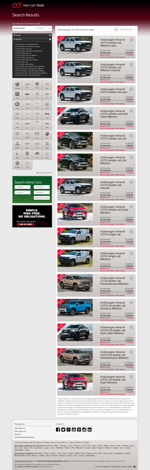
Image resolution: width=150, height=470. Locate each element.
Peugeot (100, 448)
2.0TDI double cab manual (24, 57)
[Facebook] (58, 431)
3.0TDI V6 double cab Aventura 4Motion (29, 69)
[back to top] (134, 466)
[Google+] (68, 431)
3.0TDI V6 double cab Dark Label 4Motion (30, 71)
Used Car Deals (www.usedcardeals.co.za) (52, 461)
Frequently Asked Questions (24, 437)
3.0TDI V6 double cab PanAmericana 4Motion (31, 73)
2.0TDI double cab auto (23, 49)
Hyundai (125, 446)
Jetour (26, 448)
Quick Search (20, 28)
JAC (16, 448)
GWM (106, 446)
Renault (108, 448)
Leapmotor (38, 448)
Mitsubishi (79, 448)
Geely (100, 446)
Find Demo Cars (42, 198)
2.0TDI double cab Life (23, 53)
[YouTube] (74, 431)
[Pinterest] (79, 431)
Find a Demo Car (20, 431)
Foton (89, 446)
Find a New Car (20, 428)
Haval (112, 446)
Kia (31, 448)
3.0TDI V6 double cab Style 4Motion (28, 75)
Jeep (20, 448)
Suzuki (115, 448)
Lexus (52, 448)
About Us (18, 434)
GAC (94, 446)
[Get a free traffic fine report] (32, 216)
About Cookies (127, 466)
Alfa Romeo (48, 446)
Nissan (87, 448)
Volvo (27, 450)
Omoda (41, 455)
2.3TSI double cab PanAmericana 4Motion (30, 66)
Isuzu (132, 446)
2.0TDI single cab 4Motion (24, 64)
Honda (118, 446)
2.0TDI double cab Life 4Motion (26, 55)
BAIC (56, 446)
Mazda (67, 448)
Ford (83, 446)
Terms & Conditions (102, 466)
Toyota (127, 448)
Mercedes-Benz (20, 455)
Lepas (46, 448)
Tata (121, 448)
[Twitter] (63, 431)
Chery (70, 446)
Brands (18, 35)
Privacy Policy (115, 466)
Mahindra (59, 448)
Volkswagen (19, 450)
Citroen (76, 446)
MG (73, 448)
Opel (93, 448)
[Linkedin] (90, 431)
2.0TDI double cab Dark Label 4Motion (28, 51)
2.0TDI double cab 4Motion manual (27, 46)
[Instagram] (84, 431)
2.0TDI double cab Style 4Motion (27, 60)
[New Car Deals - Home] (28, 9)
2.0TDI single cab (21, 62)
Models (18, 39)
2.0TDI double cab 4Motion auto (26, 44)
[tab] (32, 35)
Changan (63, 446)
